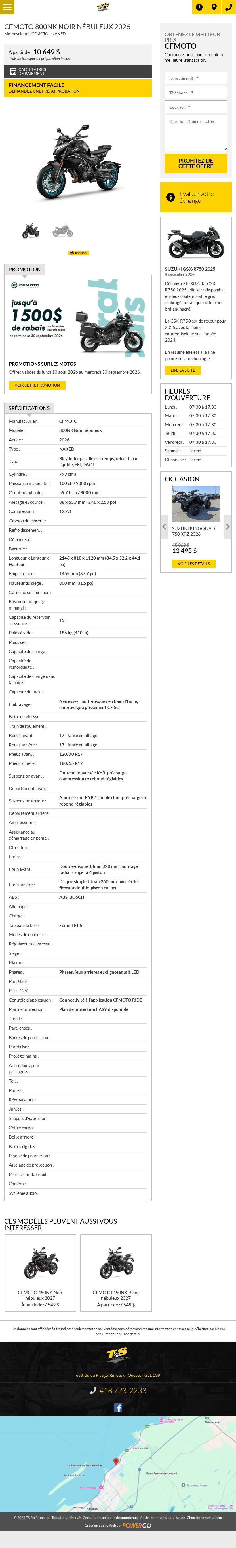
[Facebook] (118, 1407)
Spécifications (29, 408)
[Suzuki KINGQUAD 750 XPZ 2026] (196, 504)
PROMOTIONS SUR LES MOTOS (42, 363)
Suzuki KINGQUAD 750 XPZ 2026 (193, 531)
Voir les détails (194, 564)
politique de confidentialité (122, 1517)
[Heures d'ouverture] (199, 7)
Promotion (25, 269)
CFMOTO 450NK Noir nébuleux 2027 (40, 1295)
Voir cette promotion (37, 385)
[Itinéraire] (214, 7)
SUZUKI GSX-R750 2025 (190, 269)
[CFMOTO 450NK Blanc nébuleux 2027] (116, 1262)
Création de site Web (100, 1525)
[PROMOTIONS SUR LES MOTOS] (78, 318)
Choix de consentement (204, 1517)
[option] (78, 161)
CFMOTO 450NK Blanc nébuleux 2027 (116, 1295)
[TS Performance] (103, 7)
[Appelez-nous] (229, 7)
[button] (16, 161)
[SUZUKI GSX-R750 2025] (196, 241)
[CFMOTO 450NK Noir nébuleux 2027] (40, 1262)
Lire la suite (183, 370)
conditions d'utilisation (168, 1517)
